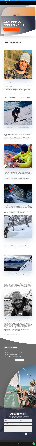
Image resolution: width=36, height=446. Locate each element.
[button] (33, 443)
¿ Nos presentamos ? (11, 29)
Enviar (30, 433)
